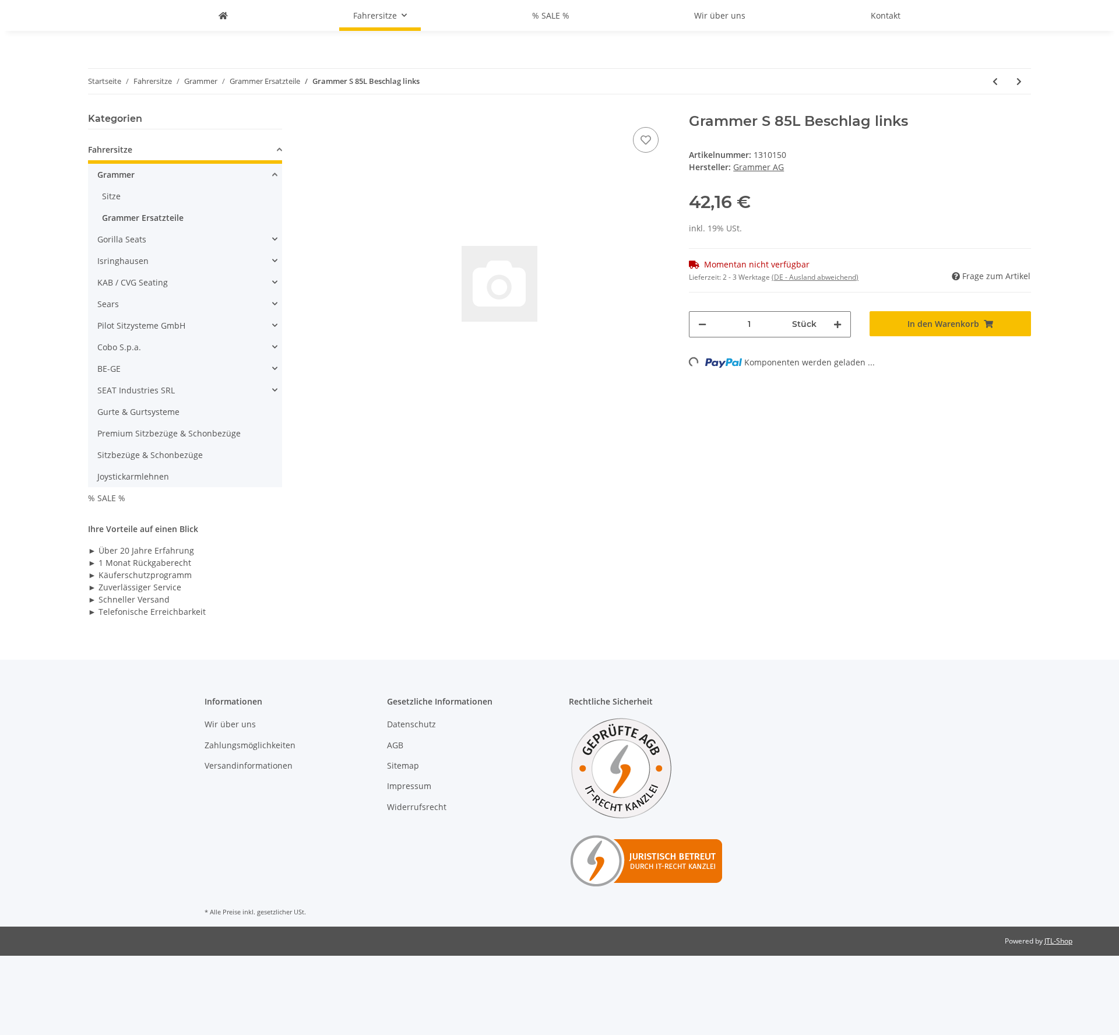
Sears (108, 303)
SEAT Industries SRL (136, 390)
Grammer (116, 174)
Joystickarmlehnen (133, 476)
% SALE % (106, 498)
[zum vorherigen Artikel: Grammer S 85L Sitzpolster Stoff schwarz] (995, 81)
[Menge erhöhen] (837, 324)
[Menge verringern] (702, 324)
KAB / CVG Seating (132, 282)
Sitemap (403, 765)
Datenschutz (411, 724)
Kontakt (885, 15)
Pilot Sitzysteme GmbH (141, 325)
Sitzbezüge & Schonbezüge (150, 454)
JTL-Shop (1058, 941)
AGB (395, 745)
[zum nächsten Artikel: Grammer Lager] (1019, 81)
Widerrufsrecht (416, 806)
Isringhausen (123, 260)
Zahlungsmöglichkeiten (250, 745)
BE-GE (109, 368)
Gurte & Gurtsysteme (138, 411)
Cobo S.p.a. (119, 347)
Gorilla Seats (121, 239)
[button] (185, 151)
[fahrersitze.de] (223, 15)
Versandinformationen (249, 765)
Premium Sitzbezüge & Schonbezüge (169, 433)
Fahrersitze (110, 149)
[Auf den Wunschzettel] (646, 140)
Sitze (111, 196)
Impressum (409, 785)
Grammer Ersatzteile (143, 217)
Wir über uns (719, 15)
